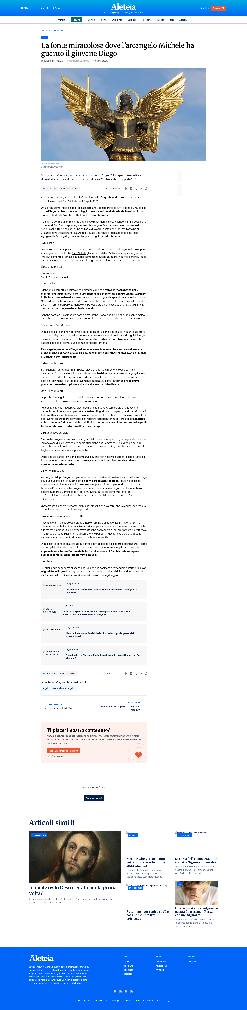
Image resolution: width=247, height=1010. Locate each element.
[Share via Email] (141, 188)
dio (179, 884)
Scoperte (147, 19)
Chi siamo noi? (100, 1000)
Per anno (192, 961)
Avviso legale (114, 1000)
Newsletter (161, 961)
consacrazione (184, 835)
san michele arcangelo (63, 688)
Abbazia (183, 19)
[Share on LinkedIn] (131, 188)
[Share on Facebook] (126, 188)
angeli (46, 688)
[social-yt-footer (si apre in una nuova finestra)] (115, 991)
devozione (58, 30)
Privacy (166, 1000)
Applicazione (161, 966)
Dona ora (217, 8)
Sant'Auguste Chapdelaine (133, 13)
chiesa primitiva (39, 835)
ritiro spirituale (135, 888)
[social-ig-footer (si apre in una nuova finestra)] (131, 991)
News (103, 19)
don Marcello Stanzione (78, 60)
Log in (103, 787)
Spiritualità (132, 19)
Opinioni (91, 19)
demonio (133, 835)
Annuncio (160, 970)
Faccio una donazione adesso (62, 750)
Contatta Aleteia (153, 1000)
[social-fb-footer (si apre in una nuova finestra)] (120, 991)
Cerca (57, 8)
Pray (75, 19)
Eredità (160, 19)
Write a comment (94, 798)
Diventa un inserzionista (133, 1000)
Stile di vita (117, 19)
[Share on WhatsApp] (146, 188)
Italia (172, 19)
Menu (62, 19)
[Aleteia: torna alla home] (123, 6)
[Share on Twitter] (136, 188)
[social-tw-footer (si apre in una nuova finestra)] (126, 991)
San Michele (79, 253)
